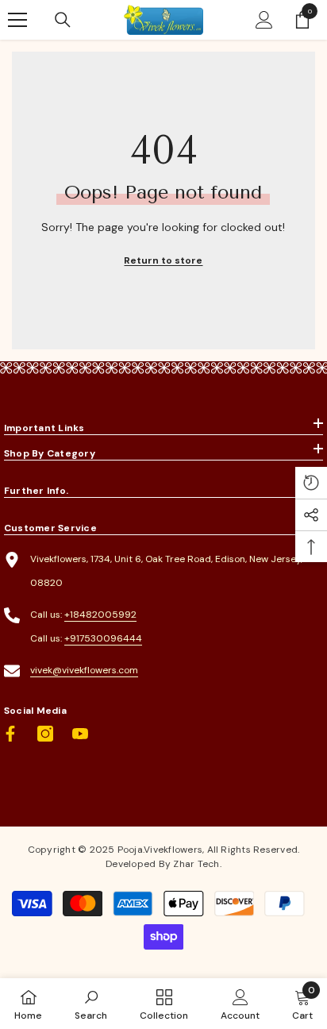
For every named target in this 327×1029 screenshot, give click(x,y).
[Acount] (264, 20)
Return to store (163, 260)
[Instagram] (45, 733)
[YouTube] (80, 733)
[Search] (62, 19)
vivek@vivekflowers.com (84, 670)
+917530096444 (103, 638)
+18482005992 (100, 614)
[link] (91, 1003)
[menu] (17, 19)
